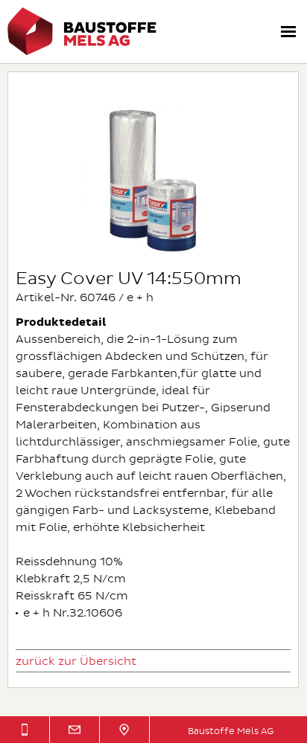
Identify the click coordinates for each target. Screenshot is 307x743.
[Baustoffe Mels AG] (81, 52)
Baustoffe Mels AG (230, 731)
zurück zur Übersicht (76, 661)
